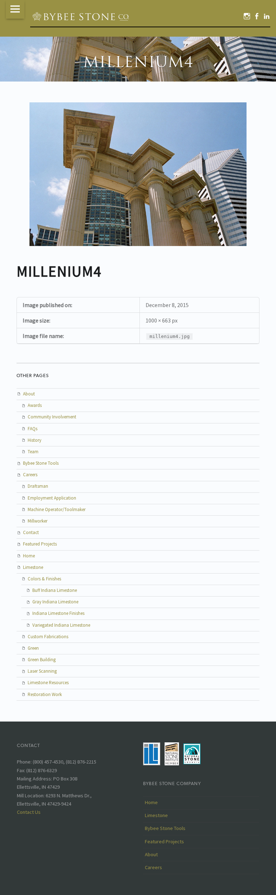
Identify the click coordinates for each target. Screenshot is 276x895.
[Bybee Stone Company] (81, 16)
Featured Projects (40, 544)
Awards (35, 405)
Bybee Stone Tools (41, 463)
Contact (31, 532)
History (34, 440)
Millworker (37, 521)
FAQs (32, 429)
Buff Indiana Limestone (54, 590)
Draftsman (38, 486)
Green (33, 648)
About (29, 394)
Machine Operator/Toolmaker (57, 509)
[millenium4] (137, 106)
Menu (15, 9)
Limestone (33, 567)
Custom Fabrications (48, 637)
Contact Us (29, 812)
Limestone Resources (48, 683)
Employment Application (52, 498)
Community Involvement (52, 417)
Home (29, 556)
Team (33, 452)
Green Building (42, 660)
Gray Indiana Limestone (55, 602)
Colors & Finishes (44, 579)
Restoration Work (45, 694)
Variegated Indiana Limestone (61, 625)
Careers (30, 475)
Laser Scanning (42, 671)
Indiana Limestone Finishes (58, 613)
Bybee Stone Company (172, 783)
